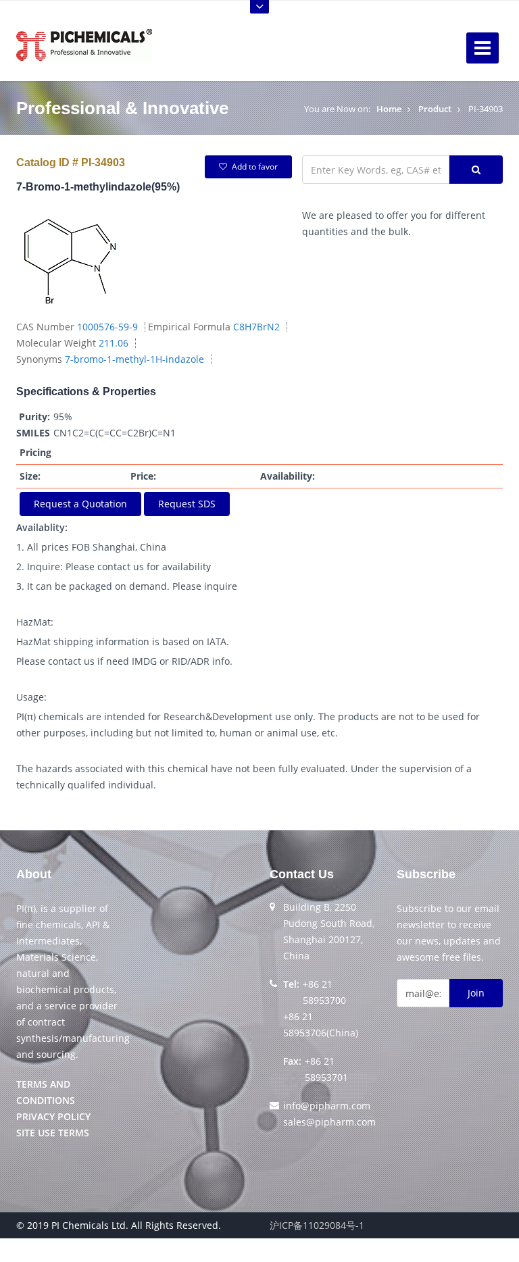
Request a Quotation (80, 503)
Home (388, 109)
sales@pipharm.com (329, 1121)
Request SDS (187, 503)
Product (434, 109)
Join (476, 992)
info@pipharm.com (326, 1105)
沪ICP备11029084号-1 (317, 1225)
